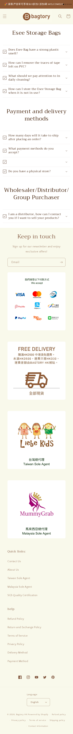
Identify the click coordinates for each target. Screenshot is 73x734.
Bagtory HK (22, 714)
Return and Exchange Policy (24, 627)
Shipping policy (57, 720)
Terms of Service (17, 635)
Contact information (38, 726)
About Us (13, 569)
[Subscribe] (61, 262)
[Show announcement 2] (65, 4)
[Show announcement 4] (69, 4)
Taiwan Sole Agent (18, 578)
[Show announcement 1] (63, 4)
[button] (5, 16)
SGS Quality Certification (22, 595)
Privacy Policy (15, 644)
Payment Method (17, 661)
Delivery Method (17, 652)
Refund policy (59, 714)
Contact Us (14, 561)
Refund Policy (15, 618)
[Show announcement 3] (67, 4)
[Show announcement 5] (71, 4)
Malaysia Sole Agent (19, 586)
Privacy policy (18, 720)
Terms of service (37, 720)
